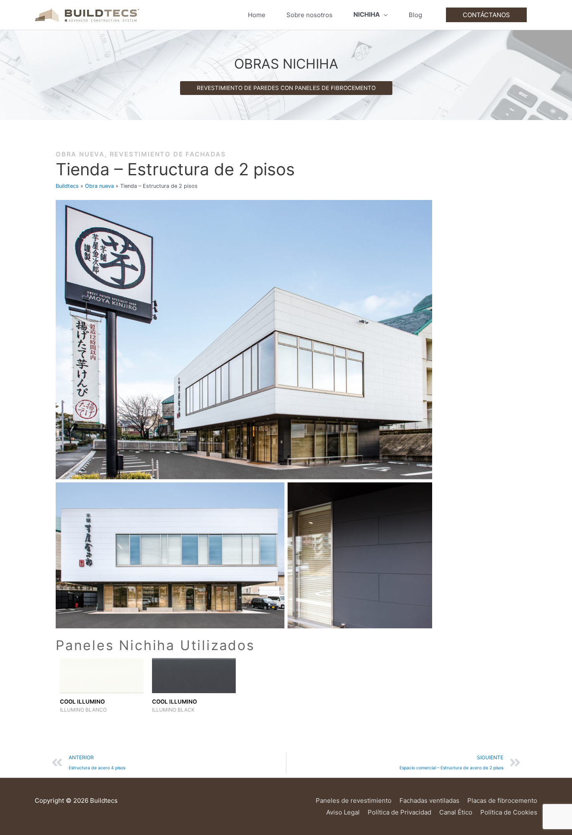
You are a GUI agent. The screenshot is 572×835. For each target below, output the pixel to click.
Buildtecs (67, 186)
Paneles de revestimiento (354, 800)
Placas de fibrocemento (502, 800)
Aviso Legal (343, 812)
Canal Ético (455, 812)
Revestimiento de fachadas (168, 154)
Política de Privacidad (399, 812)
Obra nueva (80, 154)
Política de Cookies (508, 812)
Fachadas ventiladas (429, 800)
